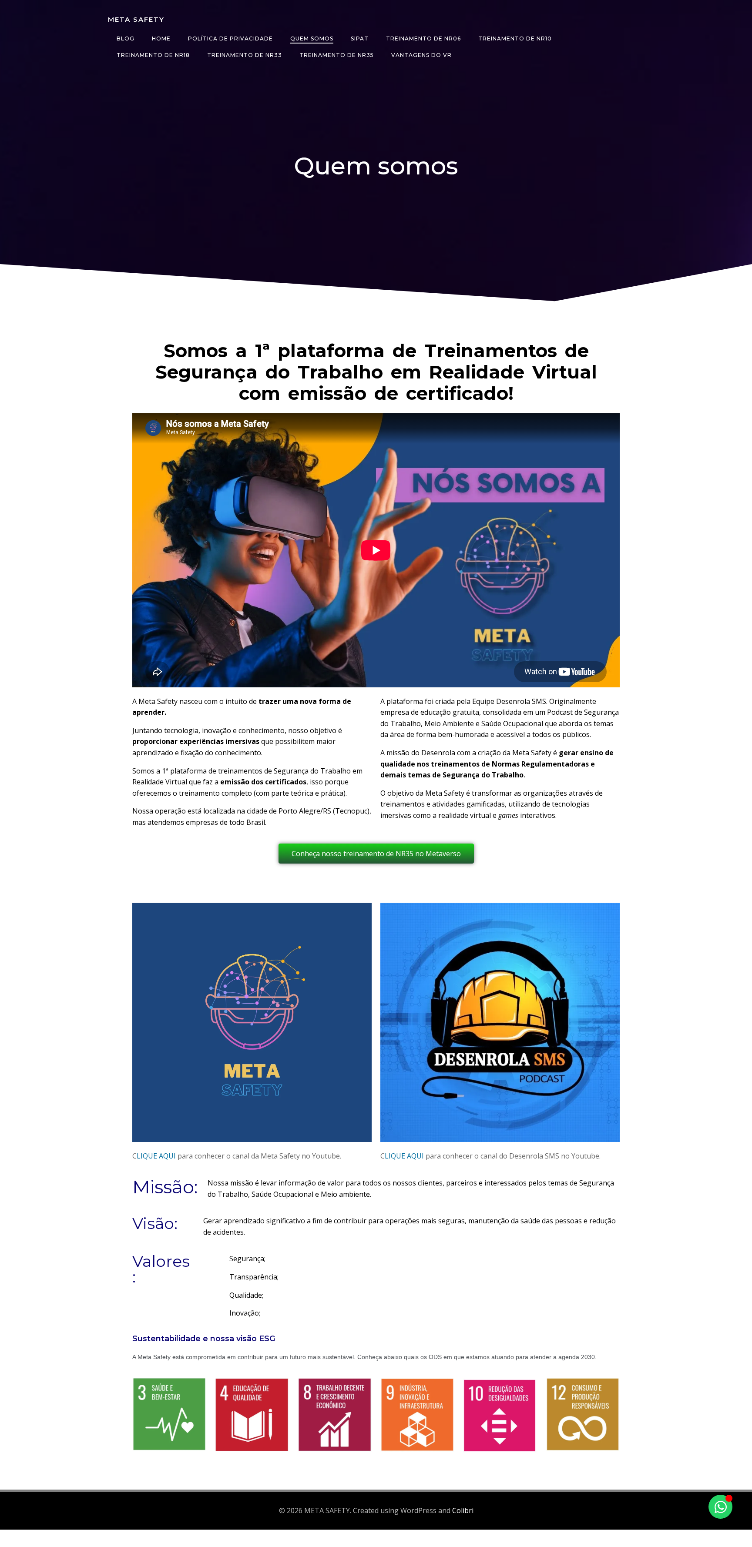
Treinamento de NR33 (244, 55)
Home (161, 38)
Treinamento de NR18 (153, 55)
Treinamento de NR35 (336, 55)
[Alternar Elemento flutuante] (720, 1507)
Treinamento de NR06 (423, 38)
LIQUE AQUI (156, 1156)
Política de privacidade (230, 38)
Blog (125, 38)
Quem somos (311, 38)
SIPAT (360, 38)
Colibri (462, 1510)
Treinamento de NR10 (515, 38)
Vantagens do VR (421, 55)
